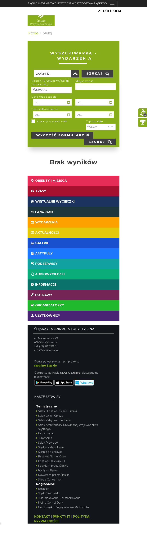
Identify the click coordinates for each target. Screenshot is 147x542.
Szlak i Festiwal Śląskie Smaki (57, 411)
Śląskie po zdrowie (50, 452)
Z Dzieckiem (109, 11)
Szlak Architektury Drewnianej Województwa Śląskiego (68, 427)
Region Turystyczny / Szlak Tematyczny (50, 82)
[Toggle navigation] (112, 4)
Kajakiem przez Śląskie (53, 465)
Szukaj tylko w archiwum (52, 121)
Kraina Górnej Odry (50, 502)
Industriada (45, 433)
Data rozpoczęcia (44, 96)
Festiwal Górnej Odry (52, 456)
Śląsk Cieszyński (48, 493)
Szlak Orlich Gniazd (50, 415)
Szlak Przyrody (48, 442)
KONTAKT (42, 516)
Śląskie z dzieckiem (51, 447)
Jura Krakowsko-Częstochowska (59, 498)
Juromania (45, 438)
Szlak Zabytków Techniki (54, 420)
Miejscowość (84, 80)
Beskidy (43, 488)
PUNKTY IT (61, 516)
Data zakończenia (44, 109)
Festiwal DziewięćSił (51, 461)
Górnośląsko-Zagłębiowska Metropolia (63, 507)
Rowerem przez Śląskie (53, 475)
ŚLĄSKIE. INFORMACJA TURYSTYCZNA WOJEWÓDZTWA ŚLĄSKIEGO (67, 3)
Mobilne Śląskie (45, 365)
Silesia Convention (50, 479)
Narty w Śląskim (49, 470)
